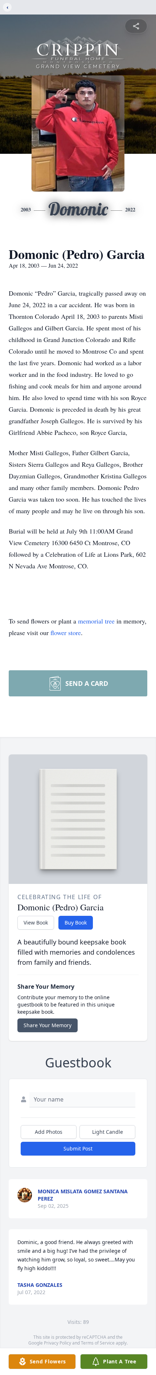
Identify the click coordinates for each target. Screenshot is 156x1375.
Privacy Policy (57, 1343)
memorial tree (96, 621)
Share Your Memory (47, 1025)
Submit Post (78, 1148)
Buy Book (76, 922)
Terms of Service (98, 1343)
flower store (65, 632)
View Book (36, 922)
